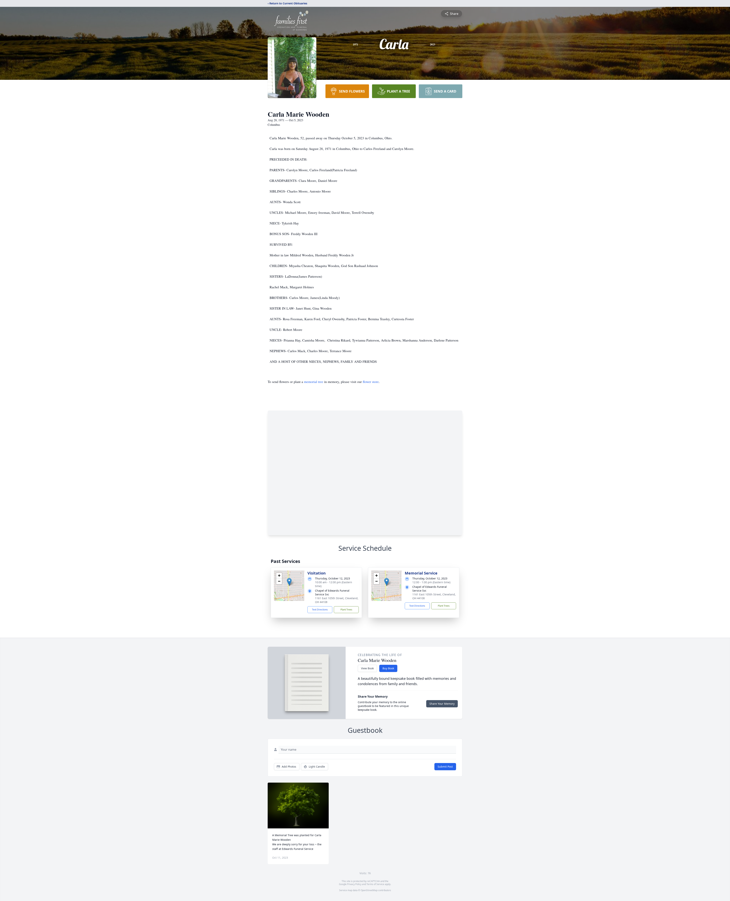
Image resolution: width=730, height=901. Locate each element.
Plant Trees (346, 609)
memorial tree (313, 381)
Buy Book (388, 668)
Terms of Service (375, 884)
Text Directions (320, 609)
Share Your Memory (442, 703)
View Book (367, 668)
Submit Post (445, 766)
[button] (289, 582)
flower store (371, 381)
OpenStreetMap (369, 890)
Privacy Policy (354, 884)
